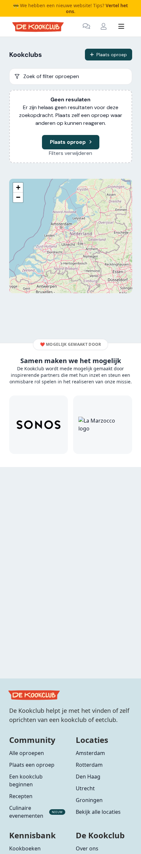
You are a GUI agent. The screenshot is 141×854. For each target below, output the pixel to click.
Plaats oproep (111, 55)
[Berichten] (86, 26)
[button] (18, 188)
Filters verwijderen (70, 153)
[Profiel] (104, 26)
